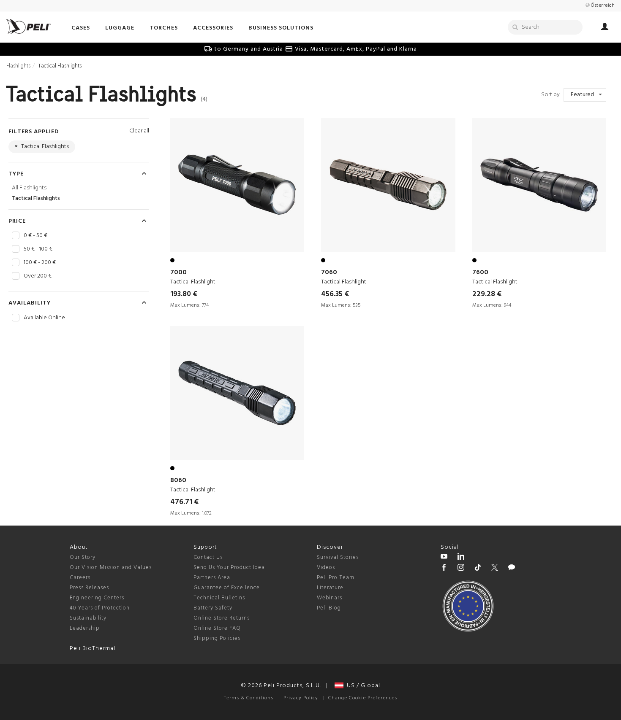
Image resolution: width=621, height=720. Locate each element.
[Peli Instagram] (461, 568)
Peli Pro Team (335, 577)
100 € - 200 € (40, 263)
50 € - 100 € (38, 249)
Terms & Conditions (248, 698)
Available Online (44, 318)
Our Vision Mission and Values (111, 567)
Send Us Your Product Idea (229, 567)
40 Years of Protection (100, 608)
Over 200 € (38, 276)
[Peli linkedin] (461, 557)
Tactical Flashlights (36, 198)
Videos (326, 567)
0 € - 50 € (35, 236)
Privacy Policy (300, 698)
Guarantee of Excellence (226, 587)
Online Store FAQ (217, 628)
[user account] (604, 28)
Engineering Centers (97, 597)
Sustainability (88, 618)
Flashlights (18, 66)
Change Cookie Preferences (362, 698)
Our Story (82, 557)
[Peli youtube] (444, 557)
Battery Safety (212, 608)
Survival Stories (338, 557)
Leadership (85, 628)
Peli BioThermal (92, 648)
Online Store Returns (221, 618)
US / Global (361, 685)
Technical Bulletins (219, 597)
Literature (330, 587)
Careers (80, 577)
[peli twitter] (494, 568)
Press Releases (89, 587)
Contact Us (208, 557)
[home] (28, 26)
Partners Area (211, 577)
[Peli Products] (444, 568)
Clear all (139, 131)
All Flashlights (29, 188)
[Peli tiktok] (477, 568)
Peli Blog (329, 608)
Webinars (329, 597)
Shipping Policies (216, 638)
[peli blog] (511, 568)
